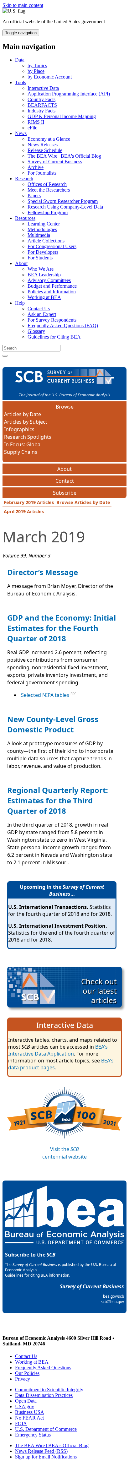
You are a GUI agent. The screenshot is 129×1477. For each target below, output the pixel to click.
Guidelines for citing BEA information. (37, 1275)
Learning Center (44, 223)
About (21, 263)
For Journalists (42, 173)
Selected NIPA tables (45, 695)
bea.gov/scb (113, 1296)
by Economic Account (50, 76)
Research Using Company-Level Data (65, 206)
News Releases (43, 144)
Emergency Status (33, 1434)
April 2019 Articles (24, 511)
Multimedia (39, 235)
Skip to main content (23, 5)
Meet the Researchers (49, 190)
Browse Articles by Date (83, 502)
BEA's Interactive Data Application (58, 1050)
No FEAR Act (29, 1417)
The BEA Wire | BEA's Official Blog (64, 156)
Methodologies (42, 229)
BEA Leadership (44, 274)
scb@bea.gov (112, 1301)
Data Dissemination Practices (44, 1395)
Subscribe (64, 492)
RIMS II (36, 122)
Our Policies (27, 1373)
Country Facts (41, 99)
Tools (20, 82)
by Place (36, 71)
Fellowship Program (48, 212)
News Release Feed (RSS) (41, 1451)
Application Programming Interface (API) (69, 93)
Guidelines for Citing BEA (54, 336)
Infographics (19, 429)
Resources (25, 218)
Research (24, 178)
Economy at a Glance (49, 139)
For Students (40, 257)
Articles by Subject (25, 421)
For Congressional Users (52, 246)
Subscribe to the (30, 1254)
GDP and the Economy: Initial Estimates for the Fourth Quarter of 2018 (61, 627)
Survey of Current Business (55, 161)
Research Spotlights (27, 436)
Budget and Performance (52, 286)
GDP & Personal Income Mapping (62, 116)
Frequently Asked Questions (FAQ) (63, 325)
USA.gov (24, 1406)
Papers (34, 195)
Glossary (36, 331)
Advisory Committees (49, 280)
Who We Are (41, 269)
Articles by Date (22, 414)
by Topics (37, 65)
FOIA (21, 1423)
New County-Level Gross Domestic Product (52, 724)
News (21, 133)
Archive (36, 167)
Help (20, 303)
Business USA (29, 1412)
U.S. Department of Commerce (46, 1429)
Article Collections (46, 240)
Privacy (22, 1379)
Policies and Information (52, 291)
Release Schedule (45, 150)
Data (19, 59)
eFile (32, 127)
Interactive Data (43, 88)
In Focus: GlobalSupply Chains (23, 448)
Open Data (26, 1401)
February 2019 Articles (29, 502)
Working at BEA (44, 297)
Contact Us (39, 308)
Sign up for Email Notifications (46, 1456)
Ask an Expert (42, 314)
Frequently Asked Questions (43, 1367)
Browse (65, 406)
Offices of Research (47, 184)
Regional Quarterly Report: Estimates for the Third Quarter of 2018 (57, 800)
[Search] (5, 356)
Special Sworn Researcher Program (63, 201)
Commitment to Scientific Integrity (49, 1389)
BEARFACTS (42, 105)
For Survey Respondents (52, 320)
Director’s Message (42, 572)
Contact (64, 480)
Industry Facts (41, 110)
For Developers (43, 252)
